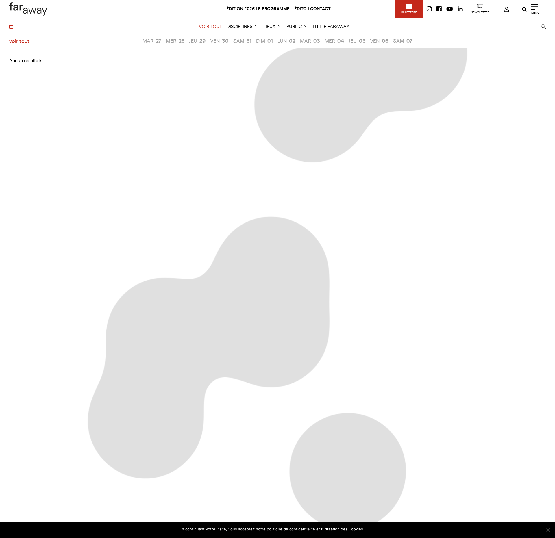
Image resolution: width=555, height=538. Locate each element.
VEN (219, 41)
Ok (371, 529)
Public (294, 26)
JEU (197, 41)
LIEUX (269, 26)
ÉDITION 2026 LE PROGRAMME (258, 9)
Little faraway (331, 26)
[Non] (548, 530)
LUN (286, 41)
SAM (242, 41)
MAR (152, 41)
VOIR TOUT (210, 26)
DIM (264, 41)
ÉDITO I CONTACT (312, 9)
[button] (409, 9)
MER (175, 41)
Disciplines (239, 26)
